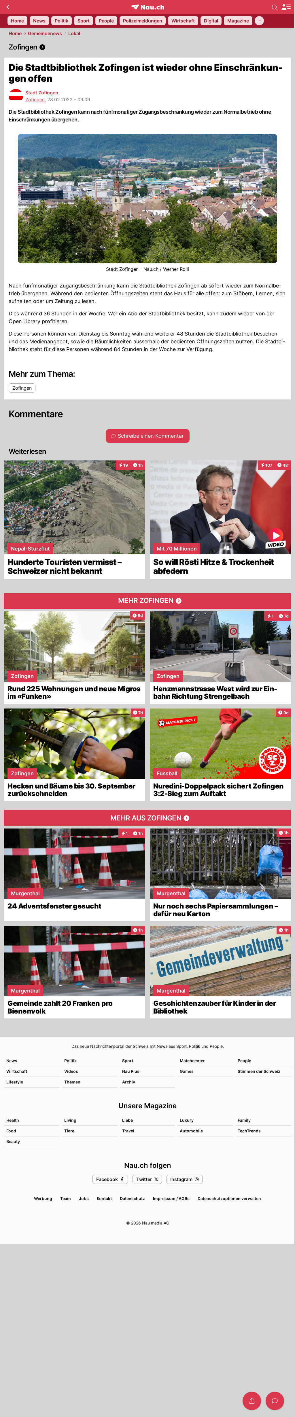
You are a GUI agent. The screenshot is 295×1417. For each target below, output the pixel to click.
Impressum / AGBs (171, 1198)
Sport (127, 1060)
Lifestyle (14, 1081)
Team (65, 1198)
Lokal (74, 33)
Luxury (187, 1120)
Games (187, 1071)
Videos (71, 1071)
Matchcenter (192, 1060)
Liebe (127, 1120)
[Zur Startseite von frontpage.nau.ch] (147, 7)
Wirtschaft (16, 1071)
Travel (128, 1130)
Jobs (84, 1198)
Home (15, 33)
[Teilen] (252, 1401)
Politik (70, 1060)
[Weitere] (259, 20)
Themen (72, 1081)
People (244, 1060)
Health (12, 1120)
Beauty (13, 1141)
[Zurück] (7, 7)
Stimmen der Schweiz (259, 1071)
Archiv (128, 1081)
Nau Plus (130, 1071)
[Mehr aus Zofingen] (147, 818)
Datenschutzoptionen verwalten (229, 1198)
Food (11, 1130)
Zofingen (35, 99)
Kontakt (104, 1198)
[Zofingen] (147, 47)
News (11, 1060)
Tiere (69, 1130)
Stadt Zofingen (41, 93)
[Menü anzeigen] (286, 7)
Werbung (43, 1198)
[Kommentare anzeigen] (275, 1401)
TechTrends (249, 1130)
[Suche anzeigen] (275, 6)
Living (70, 1120)
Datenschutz (132, 1198)
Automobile (191, 1130)
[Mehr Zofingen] (147, 601)
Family (244, 1120)
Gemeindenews (45, 33)
